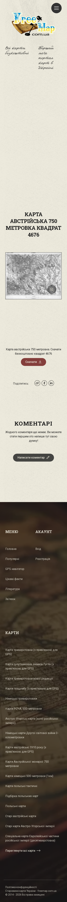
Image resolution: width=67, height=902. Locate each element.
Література (12, 589)
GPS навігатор (14, 569)
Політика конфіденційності (21, 887)
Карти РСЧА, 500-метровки (23, 708)
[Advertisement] (33, 114)
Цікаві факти (14, 579)
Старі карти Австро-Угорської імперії (30, 826)
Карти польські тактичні (21, 786)
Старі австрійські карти (20, 816)
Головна (10, 549)
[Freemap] (34, 24)
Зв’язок (10, 599)
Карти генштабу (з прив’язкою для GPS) (32, 688)
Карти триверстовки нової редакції (29, 678)
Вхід (38, 549)
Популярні (12, 559)
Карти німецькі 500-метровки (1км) (29, 776)
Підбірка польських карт (21, 796)
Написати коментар (31, 457)
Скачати (31, 362)
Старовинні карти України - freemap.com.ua (30, 890)
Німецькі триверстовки (21, 698)
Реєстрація (42, 559)
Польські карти (15, 806)
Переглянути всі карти (20, 850)
